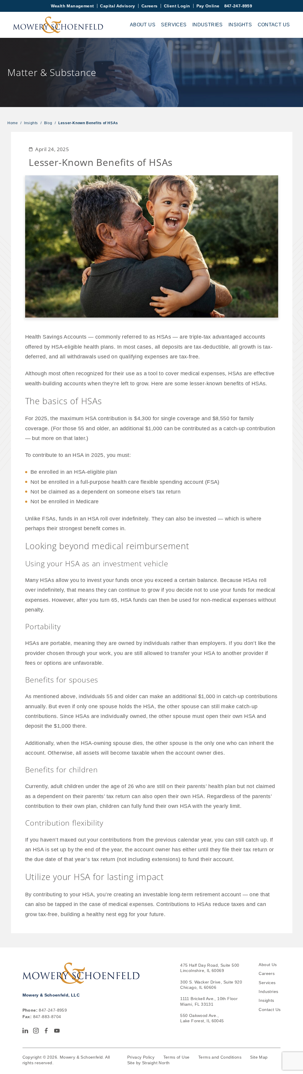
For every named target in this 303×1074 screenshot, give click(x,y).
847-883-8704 (47, 1016)
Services (173, 24)
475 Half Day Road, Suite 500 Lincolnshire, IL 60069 (209, 968)
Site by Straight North (148, 1062)
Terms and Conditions (219, 1057)
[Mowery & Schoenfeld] (58, 24)
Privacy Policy (141, 1057)
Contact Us (274, 24)
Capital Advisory (117, 6)
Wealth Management (72, 6)
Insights (240, 24)
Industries (207, 24)
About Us (142, 24)
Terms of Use (176, 1057)
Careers (149, 6)
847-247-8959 (238, 6)
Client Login (177, 6)
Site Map (258, 1057)
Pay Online (208, 6)
